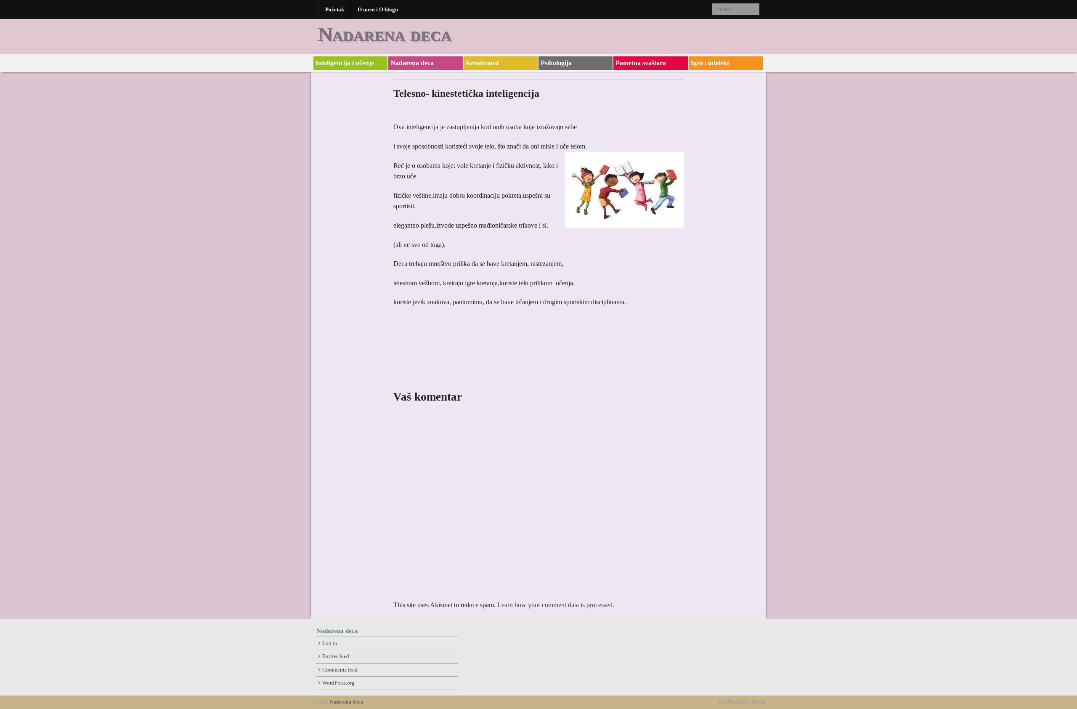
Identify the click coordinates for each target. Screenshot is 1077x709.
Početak (334, 9)
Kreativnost (482, 62)
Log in (329, 643)
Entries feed (335, 656)
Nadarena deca (384, 34)
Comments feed (340, 670)
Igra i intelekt (710, 62)
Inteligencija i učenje (345, 62)
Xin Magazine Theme (742, 702)
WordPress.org (338, 683)
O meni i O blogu (378, 9)
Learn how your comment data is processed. (555, 604)
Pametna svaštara (640, 62)
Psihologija (556, 62)
